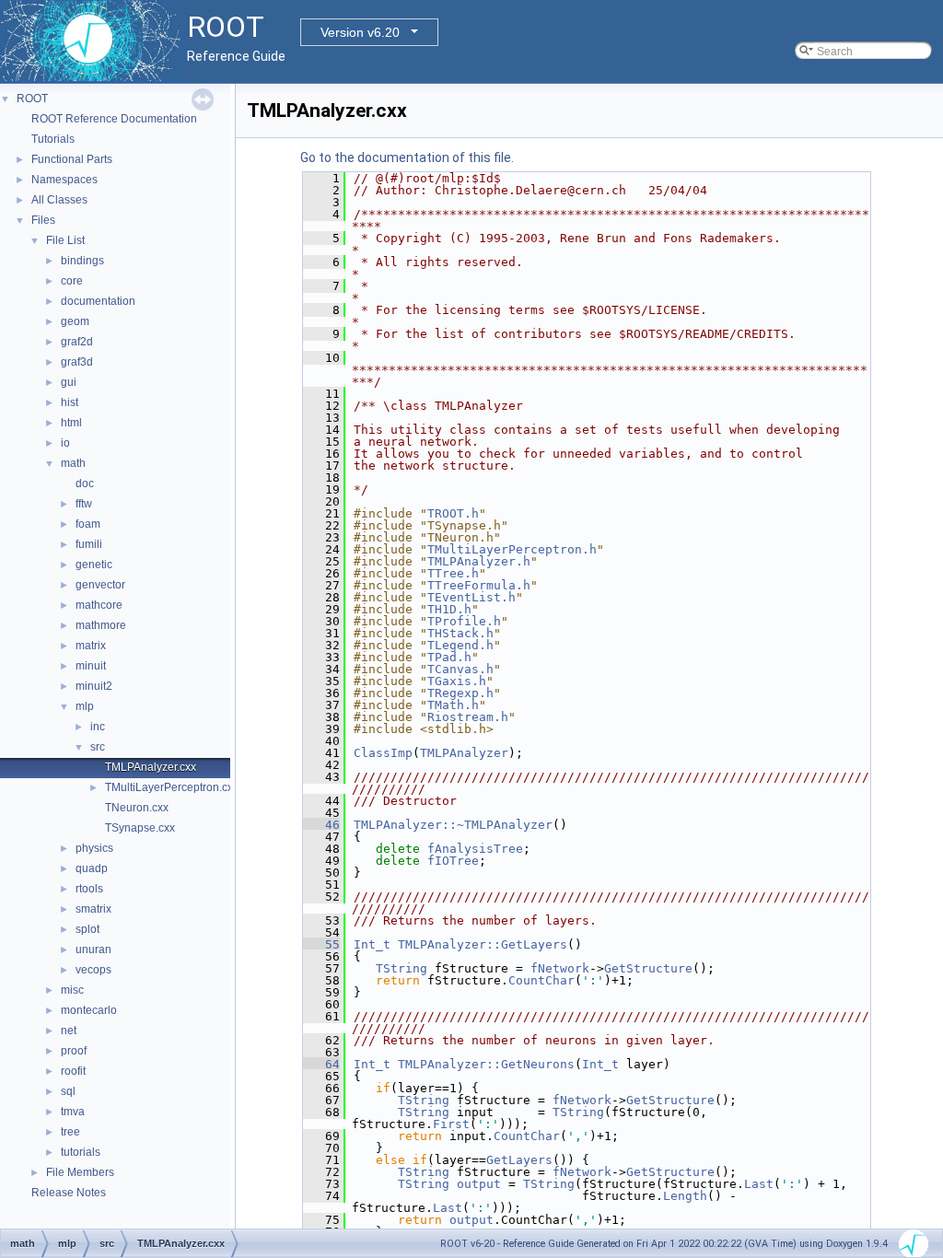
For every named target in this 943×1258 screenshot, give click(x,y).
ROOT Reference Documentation (114, 118)
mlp (85, 706)
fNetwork (559, 968)
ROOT (32, 98)
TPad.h (449, 657)
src (97, 746)
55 (321, 944)
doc (85, 483)
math (73, 463)
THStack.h (460, 633)
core (72, 280)
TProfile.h (464, 621)
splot (87, 929)
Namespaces (64, 179)
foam (88, 524)
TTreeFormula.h (478, 585)
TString (401, 968)
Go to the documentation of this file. (407, 157)
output (479, 1184)
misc (72, 990)
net (68, 1030)
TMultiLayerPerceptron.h (512, 549)
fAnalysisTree (475, 849)
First (451, 1124)
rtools (89, 888)
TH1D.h (449, 609)
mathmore (101, 625)
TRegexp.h (460, 693)
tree (70, 1131)
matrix (91, 645)
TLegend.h (460, 645)
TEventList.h (471, 597)
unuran (93, 949)
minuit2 (94, 686)
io (65, 443)
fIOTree (453, 861)
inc (97, 726)
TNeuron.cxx (137, 807)
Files (43, 220)
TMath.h (453, 705)
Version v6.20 (360, 32)
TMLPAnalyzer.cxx (150, 767)
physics (94, 848)
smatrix (93, 909)
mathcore (99, 605)
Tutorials (53, 139)
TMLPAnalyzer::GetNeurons (486, 1064)
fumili (89, 544)
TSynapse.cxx (140, 827)
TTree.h (453, 573)
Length (685, 1196)
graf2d (77, 341)
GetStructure (648, 968)
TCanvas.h (460, 669)
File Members (80, 1172)
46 (321, 825)
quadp (92, 868)
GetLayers (519, 1160)
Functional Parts (71, 159)
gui (68, 382)
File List (65, 240)
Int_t (372, 944)
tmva (73, 1111)
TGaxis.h (456, 681)
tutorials (80, 1152)
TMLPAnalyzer (464, 753)
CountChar (541, 980)
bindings (82, 260)
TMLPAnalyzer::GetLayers (482, 944)
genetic (94, 564)
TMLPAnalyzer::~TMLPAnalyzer (453, 825)
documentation (98, 301)
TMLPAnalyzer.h (478, 561)
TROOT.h (453, 513)
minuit (91, 665)
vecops (93, 969)
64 (321, 1064)
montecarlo (89, 1010)
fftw (84, 503)
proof (74, 1050)
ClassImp (383, 753)
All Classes (59, 199)
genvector (100, 584)
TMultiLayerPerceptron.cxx (172, 787)
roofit (73, 1071)
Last (759, 1184)
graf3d (77, 361)
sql (68, 1091)
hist (69, 402)
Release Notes (68, 1192)
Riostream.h (467, 717)
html (71, 422)
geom (75, 321)
